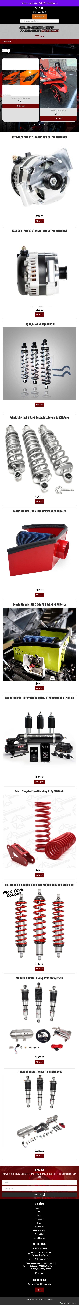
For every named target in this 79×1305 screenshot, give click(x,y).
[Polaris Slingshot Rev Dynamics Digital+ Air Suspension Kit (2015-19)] (39, 740)
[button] (39, 16)
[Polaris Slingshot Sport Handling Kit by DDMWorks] (39, 834)
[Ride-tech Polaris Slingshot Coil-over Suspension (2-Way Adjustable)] (39, 927)
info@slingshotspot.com (41, 1259)
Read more (39, 405)
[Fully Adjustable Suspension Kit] (39, 367)
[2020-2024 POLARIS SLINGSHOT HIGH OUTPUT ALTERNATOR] (39, 273)
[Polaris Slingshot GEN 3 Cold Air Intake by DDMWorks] (39, 647)
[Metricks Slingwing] (45, 83)
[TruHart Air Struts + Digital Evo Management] (39, 1114)
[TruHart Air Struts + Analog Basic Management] (39, 1021)
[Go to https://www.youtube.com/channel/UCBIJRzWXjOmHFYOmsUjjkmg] (42, 8)
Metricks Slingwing (45, 110)
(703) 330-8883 (41, 1248)
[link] (39, 1208)
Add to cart (45, 118)
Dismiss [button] (54, 3)
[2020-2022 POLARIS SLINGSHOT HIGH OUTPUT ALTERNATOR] (39, 180)
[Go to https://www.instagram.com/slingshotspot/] (36, 8)
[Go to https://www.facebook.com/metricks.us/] (39, 8)
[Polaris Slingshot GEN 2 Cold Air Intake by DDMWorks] (39, 554)
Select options (39, 782)
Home (4, 41)
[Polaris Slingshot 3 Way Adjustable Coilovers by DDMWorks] (39, 460)
